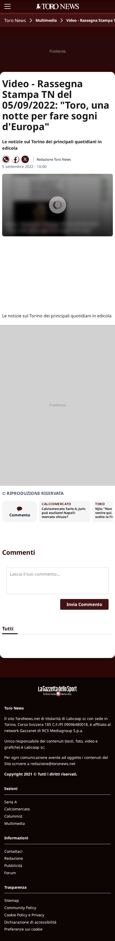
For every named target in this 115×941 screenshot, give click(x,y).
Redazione (13, 858)
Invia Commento (84, 604)
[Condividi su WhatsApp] (6, 159)
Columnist (13, 816)
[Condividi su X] (25, 159)
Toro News (15, 20)
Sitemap (11, 900)
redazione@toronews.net (52, 763)
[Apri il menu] (7, 6)
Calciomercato (17, 808)
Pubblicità (13, 865)
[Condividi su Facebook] (15, 159)
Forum (10, 872)
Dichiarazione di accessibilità (30, 922)
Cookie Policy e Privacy (24, 914)
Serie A (10, 801)
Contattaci (13, 851)
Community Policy (20, 907)
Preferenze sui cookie (23, 929)
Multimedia (46, 20)
